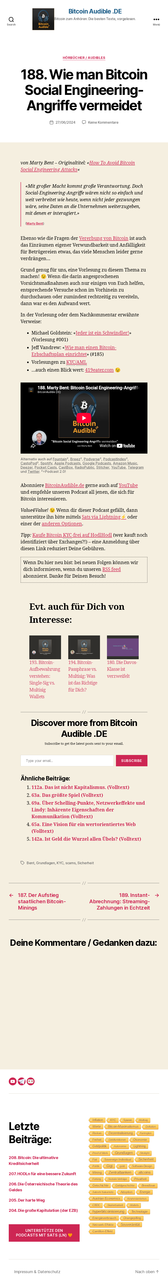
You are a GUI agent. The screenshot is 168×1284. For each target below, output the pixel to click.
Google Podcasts (96, 463)
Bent (30, 863)
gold (122, 1166)
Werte (97, 1126)
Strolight (144, 1153)
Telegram (136, 467)
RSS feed (111, 569)
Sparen (127, 1120)
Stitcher (102, 467)
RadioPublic (84, 467)
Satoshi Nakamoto (103, 1192)
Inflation (98, 1120)
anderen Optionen (62, 524)
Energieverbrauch (104, 1218)
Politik (96, 1166)
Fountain (60, 459)
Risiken (97, 1133)
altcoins (144, 1172)
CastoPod (29, 463)
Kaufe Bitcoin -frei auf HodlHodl (72, 535)
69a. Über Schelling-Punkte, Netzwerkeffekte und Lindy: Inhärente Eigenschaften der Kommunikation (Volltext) (88, 810)
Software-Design (142, 1166)
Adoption (127, 1192)
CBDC (96, 1205)
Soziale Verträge (117, 1179)
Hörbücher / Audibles (84, 58)
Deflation (151, 1126)
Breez (75, 459)
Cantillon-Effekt (103, 1231)
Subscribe (131, 760)
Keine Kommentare (103, 122)
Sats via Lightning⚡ (104, 517)
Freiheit (97, 1139)
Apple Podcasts (67, 463)
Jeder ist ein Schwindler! (102, 333)
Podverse (92, 459)
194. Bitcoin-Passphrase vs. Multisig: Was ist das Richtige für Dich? (82, 676)
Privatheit (140, 1179)
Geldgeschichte (125, 1185)
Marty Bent (34, 223)
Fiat (95, 1159)
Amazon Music (125, 463)
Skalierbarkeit (115, 1205)
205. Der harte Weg (27, 1200)
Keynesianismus (137, 1198)
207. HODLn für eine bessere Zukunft (42, 1173)
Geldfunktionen (117, 1139)
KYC (60, 863)
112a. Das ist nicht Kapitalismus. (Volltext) (80, 788)
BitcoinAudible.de (64, 485)
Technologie (139, 1211)
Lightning (140, 1146)
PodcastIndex (114, 459)
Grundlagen (45, 863)
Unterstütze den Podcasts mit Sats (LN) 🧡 (44, 1232)
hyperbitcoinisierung (108, 1211)
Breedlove (148, 1185)
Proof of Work (100, 1153)
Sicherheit (85, 863)
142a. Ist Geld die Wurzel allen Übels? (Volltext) (86, 839)
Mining (97, 1172)
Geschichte (100, 1185)
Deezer (27, 467)
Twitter (33, 471)
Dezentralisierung (121, 1133)
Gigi (110, 1166)
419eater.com (99, 370)
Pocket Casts (46, 467)
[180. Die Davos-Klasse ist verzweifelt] (123, 647)
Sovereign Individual (117, 1159)
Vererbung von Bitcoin (103, 238)
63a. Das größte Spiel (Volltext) (67, 795)
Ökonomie (140, 1139)
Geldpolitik (100, 1146)
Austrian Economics (106, 1198)
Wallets (134, 1205)
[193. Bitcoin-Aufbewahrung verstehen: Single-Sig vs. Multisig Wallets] (45, 647)
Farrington (146, 1133)
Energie (145, 1192)
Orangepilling (132, 1218)
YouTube (118, 467)
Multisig (143, 1120)
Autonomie (120, 1146)
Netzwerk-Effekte (103, 1224)
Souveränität (130, 1224)
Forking (97, 1179)
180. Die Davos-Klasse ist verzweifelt (122, 669)
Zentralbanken (120, 1172)
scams (70, 863)
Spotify (46, 463)
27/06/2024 (65, 122)
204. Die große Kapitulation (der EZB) (43, 1210)
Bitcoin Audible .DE (95, 11)
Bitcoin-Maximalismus (123, 1126)
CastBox (66, 467)
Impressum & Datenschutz (37, 1271)
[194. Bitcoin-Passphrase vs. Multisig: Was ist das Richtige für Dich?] (84, 647)
